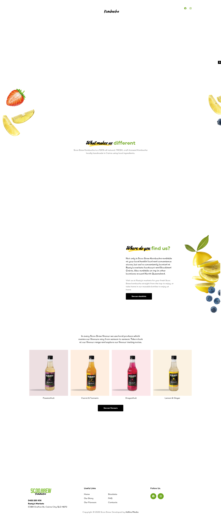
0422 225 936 (34, 500)
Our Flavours (61, 8)
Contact (174, 8)
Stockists (77, 8)
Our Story (45, 8)
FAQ (89, 8)
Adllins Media (132, 512)
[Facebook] (185, 8)
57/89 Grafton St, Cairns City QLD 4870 (47, 506)
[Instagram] (190, 8)
